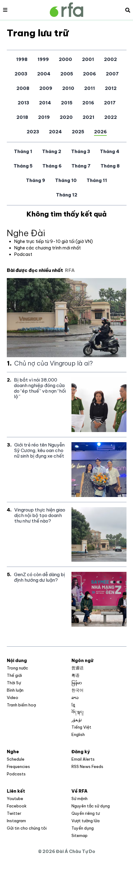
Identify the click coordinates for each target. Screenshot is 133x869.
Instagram (16, 820)
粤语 (75, 675)
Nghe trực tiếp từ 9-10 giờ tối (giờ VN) (53, 241)
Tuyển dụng (82, 828)
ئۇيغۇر (76, 719)
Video (12, 697)
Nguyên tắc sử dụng (90, 805)
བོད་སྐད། (77, 712)
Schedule (15, 759)
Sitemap (79, 835)
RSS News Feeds (87, 766)
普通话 (77, 667)
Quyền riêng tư (85, 813)
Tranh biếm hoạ (21, 704)
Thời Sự (14, 682)
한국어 (77, 690)
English (78, 734)
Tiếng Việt (81, 727)
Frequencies (18, 766)
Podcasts (16, 773)
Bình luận (15, 690)
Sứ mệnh (79, 798)
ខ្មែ (73, 704)
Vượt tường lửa (85, 820)
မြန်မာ (76, 682)
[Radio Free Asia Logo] (66, 9)
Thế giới (14, 675)
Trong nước (17, 667)
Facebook (17, 805)
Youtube (15, 798)
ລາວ (75, 697)
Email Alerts (83, 759)
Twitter (14, 813)
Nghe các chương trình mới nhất (47, 248)
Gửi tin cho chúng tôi (27, 828)
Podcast (23, 254)
